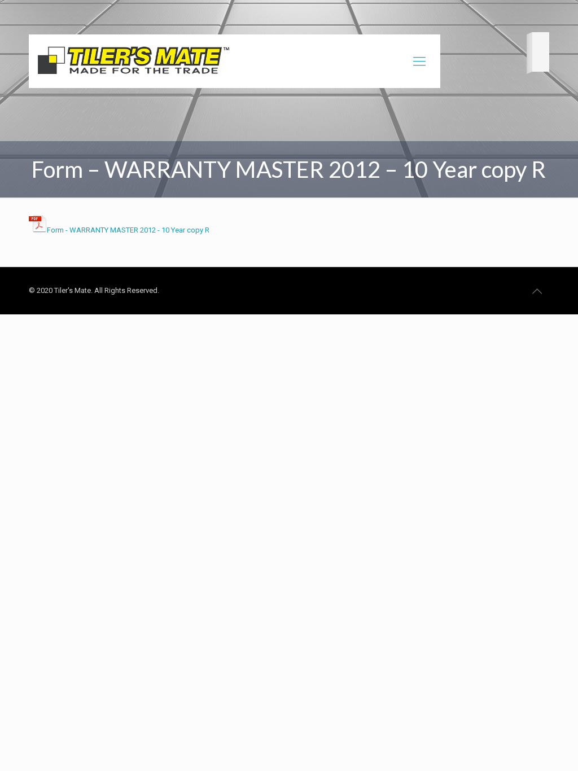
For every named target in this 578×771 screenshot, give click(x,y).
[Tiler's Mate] (133, 62)
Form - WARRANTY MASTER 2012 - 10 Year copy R (128, 230)
